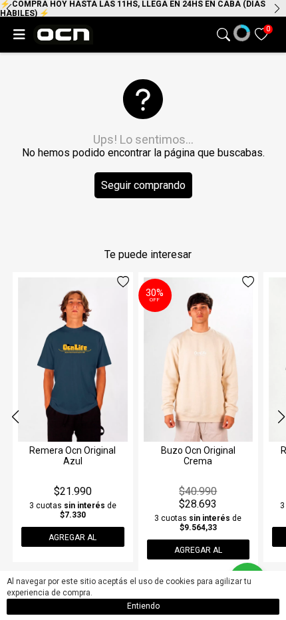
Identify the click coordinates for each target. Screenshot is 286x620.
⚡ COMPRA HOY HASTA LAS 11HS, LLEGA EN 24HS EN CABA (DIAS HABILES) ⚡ (132, 8)
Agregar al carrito (72, 540)
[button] (277, 8)
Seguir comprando (143, 185)
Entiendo (143, 606)
